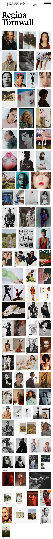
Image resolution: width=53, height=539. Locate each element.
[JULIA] (22, 412)
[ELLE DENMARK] (19, 380)
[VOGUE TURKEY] (45, 258)
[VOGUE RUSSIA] (39, 445)
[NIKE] (12, 276)
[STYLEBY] (44, 98)
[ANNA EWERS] (40, 480)
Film (48, 28)
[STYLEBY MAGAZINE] (31, 276)
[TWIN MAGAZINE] (7, 79)
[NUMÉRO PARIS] (46, 428)
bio (50, 28)
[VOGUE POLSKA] (43, 161)
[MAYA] (9, 238)
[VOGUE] (13, 397)
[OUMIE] (13, 345)
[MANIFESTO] (27, 40)
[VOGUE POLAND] (27, 217)
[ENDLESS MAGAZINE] (45, 79)
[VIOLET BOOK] (43, 61)
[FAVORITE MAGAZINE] (14, 462)
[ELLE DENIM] (13, 197)
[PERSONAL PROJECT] (13, 310)
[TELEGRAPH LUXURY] (38, 380)
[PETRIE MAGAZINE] (8, 428)
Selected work (31, 28)
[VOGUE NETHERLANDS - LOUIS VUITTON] (9, 40)
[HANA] (7, 258)
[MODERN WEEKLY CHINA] (44, 276)
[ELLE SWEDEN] (26, 61)
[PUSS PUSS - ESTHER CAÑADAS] (32, 79)
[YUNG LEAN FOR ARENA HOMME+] (20, 79)
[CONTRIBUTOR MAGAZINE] (45, 397)
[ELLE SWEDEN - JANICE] (43, 217)
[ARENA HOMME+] (6, 412)
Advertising (43, 28)
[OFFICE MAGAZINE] (26, 161)
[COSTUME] (7, 380)
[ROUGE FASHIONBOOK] (44, 40)
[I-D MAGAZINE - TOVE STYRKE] (42, 412)
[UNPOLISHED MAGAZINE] (8, 180)
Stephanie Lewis (35, 5)
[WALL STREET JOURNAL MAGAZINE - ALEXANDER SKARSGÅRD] (8, 445)
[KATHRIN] (38, 197)
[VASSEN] (9, 98)
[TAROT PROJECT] (26, 139)
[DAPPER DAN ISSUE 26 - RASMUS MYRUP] (9, 217)
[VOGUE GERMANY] (43, 139)
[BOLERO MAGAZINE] (32, 498)
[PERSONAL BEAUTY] (26, 98)
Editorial (37, 28)
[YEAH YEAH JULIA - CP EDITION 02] (27, 428)
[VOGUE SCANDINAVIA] (26, 118)
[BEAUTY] (26, 238)
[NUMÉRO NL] (8, 362)
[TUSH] (45, 345)
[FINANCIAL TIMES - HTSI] (43, 118)
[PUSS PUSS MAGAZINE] (9, 61)
